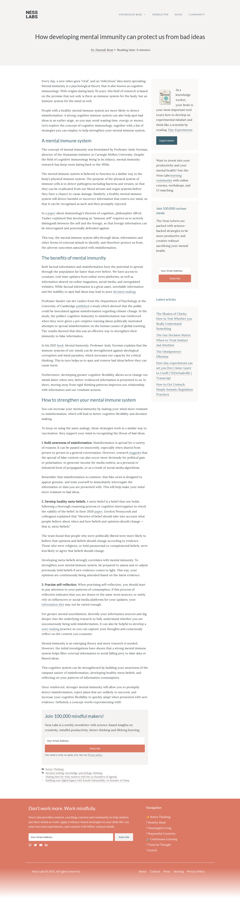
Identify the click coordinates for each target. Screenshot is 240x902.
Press (166, 871)
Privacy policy (95, 754)
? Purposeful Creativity (161, 833)
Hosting (179, 871)
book (60, 345)
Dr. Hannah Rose (102, 50)
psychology (85, 772)
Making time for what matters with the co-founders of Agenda (81, 776)
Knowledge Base (130, 14)
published (82, 306)
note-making (50, 629)
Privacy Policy (196, 871)
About (142, 871)
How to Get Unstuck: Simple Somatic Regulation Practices (174, 389)
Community (197, 14)
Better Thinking (55, 769)
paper (52, 213)
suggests (135, 453)
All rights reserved (67, 871)
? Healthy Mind (156, 822)
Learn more (167, 140)
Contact (155, 871)
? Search (151, 850)
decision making (124, 292)
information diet (53, 604)
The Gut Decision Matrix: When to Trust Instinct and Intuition (173, 340)
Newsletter (160, 14)
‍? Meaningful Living (158, 828)
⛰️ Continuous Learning (161, 839)
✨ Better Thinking (158, 817)
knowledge (71, 772)
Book (178, 14)
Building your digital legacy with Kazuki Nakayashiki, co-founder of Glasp (87, 780)
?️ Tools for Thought (158, 844)
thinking (97, 772)
